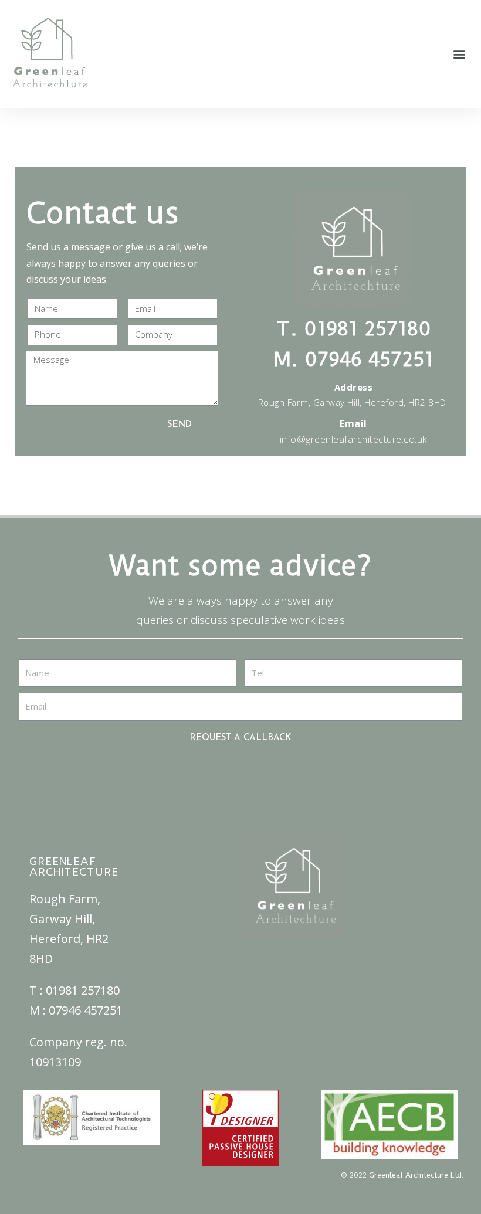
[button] (459, 54)
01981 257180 (83, 990)
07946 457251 (86, 1010)
